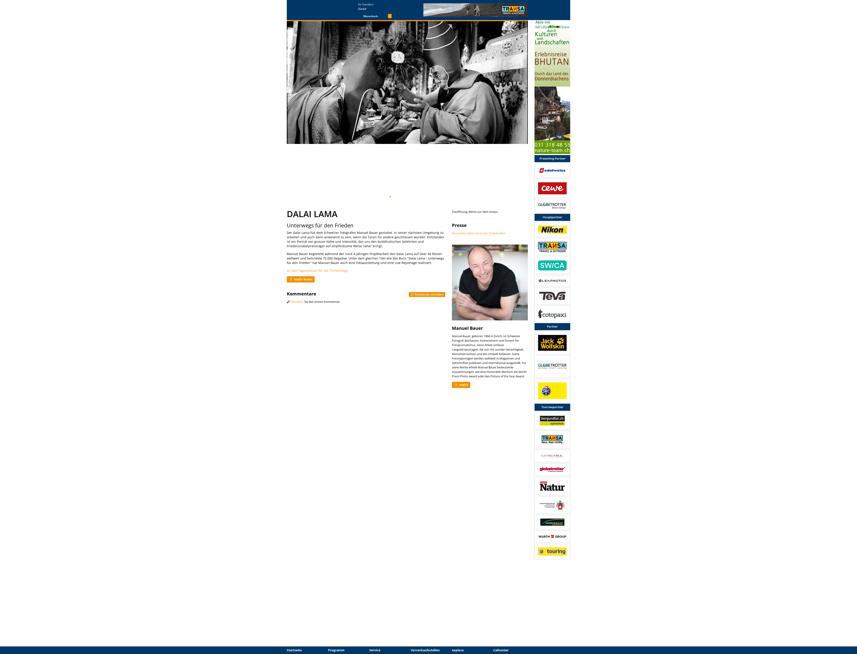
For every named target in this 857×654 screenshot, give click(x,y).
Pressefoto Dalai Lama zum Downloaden (478, 233)
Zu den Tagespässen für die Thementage (317, 270)
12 (426, 196)
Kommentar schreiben (428, 294)
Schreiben (297, 302)
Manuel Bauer (467, 328)
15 (436, 196)
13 (429, 196)
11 (422, 196)
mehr (463, 384)
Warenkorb (370, 16)
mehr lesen (302, 279)
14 (433, 196)
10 (419, 196)
